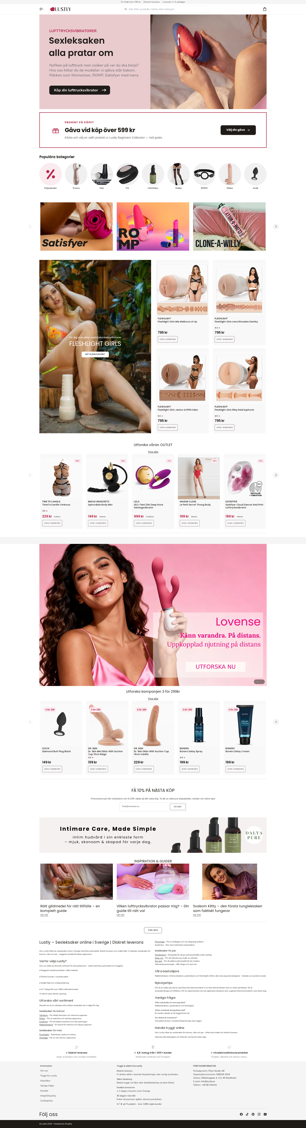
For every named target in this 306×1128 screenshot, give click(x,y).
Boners (184, 748)
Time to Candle (51, 502)
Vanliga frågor (47, 1085)
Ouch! (45, 748)
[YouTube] (265, 1114)
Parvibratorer (160, 955)
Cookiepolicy (46, 1100)
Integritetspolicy (48, 1095)
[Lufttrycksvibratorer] (153, 61)
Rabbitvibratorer (46, 1024)
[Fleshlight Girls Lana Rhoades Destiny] (239, 289)
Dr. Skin (92, 748)
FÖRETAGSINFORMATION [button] (204, 1066)
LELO (136, 502)
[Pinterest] (253, 1114)
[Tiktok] (247, 1114)
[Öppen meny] (42, 9)
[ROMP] (153, 226)
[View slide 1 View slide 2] (153, 615)
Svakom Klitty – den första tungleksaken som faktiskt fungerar (227, 908)
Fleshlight (164, 318)
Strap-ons (159, 958)
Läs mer (44, 914)
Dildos (42, 1018)
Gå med (178, 806)
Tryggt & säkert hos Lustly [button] (129, 1066)
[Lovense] (153, 615)
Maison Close (188, 502)
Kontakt (44, 1090)
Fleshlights (44, 1034)
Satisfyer (231, 502)
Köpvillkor (45, 1080)
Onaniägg (43, 1037)
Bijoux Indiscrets (98, 502)
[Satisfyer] (76, 226)
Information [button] (46, 1066)
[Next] (276, 226)
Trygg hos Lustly (48, 1075)
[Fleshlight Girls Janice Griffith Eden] (182, 378)
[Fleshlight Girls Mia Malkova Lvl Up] (182, 289)
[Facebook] (241, 1114)
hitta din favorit (95, 354)
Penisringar (160, 941)
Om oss (44, 1070)
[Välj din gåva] (153, 130)
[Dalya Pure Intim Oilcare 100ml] (153, 835)
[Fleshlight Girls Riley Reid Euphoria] (239, 378)
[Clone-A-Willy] (229, 226)
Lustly (44, 1124)
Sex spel (158, 961)
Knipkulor (43, 1021)
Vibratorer (43, 1015)
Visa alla (153, 930)
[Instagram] (259, 1114)
